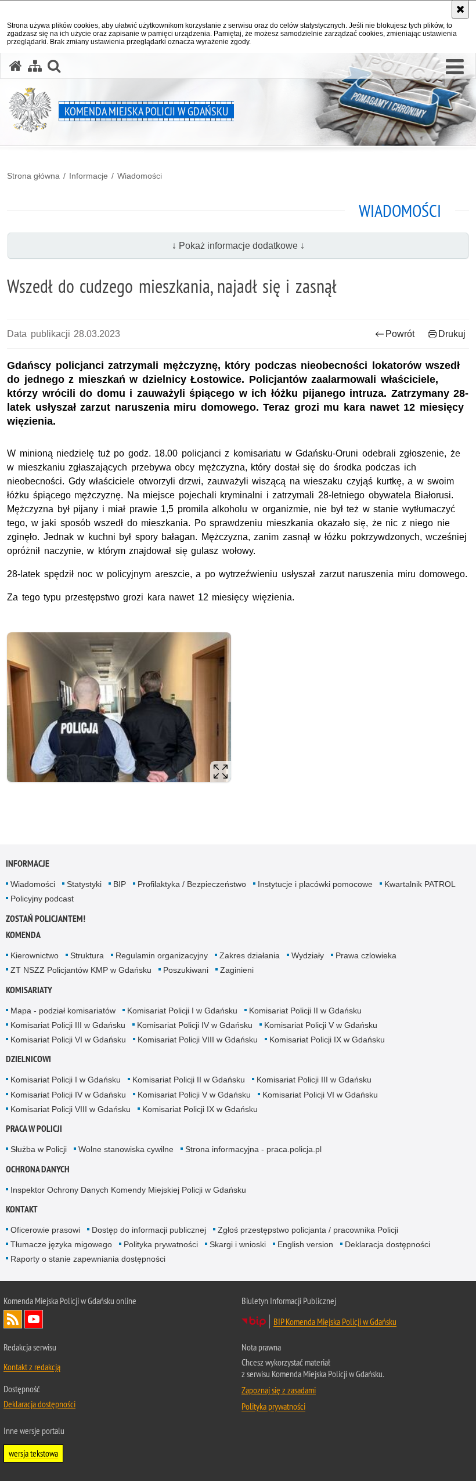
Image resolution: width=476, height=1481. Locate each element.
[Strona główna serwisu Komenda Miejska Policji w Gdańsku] (15, 66)
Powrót (399, 334)
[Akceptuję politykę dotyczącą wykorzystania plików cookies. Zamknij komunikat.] (460, 9)
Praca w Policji (34, 1128)
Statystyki (84, 884)
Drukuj (452, 334)
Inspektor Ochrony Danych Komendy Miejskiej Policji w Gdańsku (128, 1189)
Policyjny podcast (42, 898)
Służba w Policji (38, 1149)
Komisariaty (29, 990)
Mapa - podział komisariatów (63, 1010)
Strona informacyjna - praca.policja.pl (253, 1149)
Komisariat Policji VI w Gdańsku (68, 1039)
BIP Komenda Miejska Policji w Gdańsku (334, 1321)
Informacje (88, 175)
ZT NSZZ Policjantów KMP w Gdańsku (81, 970)
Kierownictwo (34, 955)
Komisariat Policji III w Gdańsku (67, 1025)
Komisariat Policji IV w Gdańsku (195, 1025)
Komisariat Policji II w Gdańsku (305, 1010)
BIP (119, 884)
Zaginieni (237, 970)
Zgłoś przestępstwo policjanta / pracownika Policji (308, 1229)
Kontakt (22, 1209)
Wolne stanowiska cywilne (126, 1149)
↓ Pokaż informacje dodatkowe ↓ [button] (238, 246)
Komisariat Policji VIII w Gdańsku (198, 1039)
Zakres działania (249, 955)
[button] (455, 67)
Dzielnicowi (28, 1059)
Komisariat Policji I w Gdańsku (182, 1010)
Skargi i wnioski (238, 1244)
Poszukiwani (185, 970)
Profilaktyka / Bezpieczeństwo (192, 884)
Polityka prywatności (161, 1244)
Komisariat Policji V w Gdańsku (320, 1025)
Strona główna (33, 175)
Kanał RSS (12, 1319)
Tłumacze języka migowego (61, 1244)
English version (305, 1244)
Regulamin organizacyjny (162, 955)
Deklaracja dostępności (387, 1244)
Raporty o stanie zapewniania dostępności (87, 1258)
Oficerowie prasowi (45, 1229)
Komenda (23, 935)
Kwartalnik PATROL (420, 884)
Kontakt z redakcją (31, 1367)
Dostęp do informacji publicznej (149, 1229)
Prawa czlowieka (366, 955)
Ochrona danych (38, 1169)
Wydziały (307, 955)
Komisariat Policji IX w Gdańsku (327, 1039)
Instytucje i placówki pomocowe (315, 884)
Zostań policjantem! (45, 919)
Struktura (87, 955)
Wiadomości (139, 175)
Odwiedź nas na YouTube (33, 1319)
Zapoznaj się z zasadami (278, 1390)
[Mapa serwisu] (35, 66)
